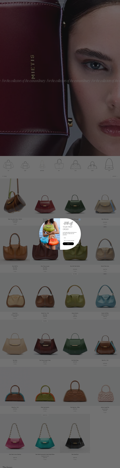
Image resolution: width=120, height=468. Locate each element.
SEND (68, 243)
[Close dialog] (79, 219)
